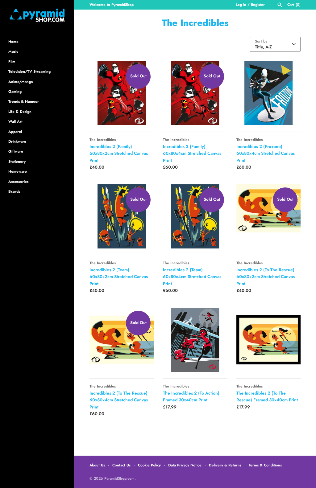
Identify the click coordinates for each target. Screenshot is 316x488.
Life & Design (19, 111)
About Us (97, 465)
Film (11, 61)
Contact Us (121, 465)
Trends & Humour (23, 101)
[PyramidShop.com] (37, 15)
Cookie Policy (149, 465)
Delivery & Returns (225, 465)
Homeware (17, 171)
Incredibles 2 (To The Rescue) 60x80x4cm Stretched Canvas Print (118, 400)
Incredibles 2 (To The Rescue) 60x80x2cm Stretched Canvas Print (265, 277)
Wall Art (15, 121)
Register (258, 4)
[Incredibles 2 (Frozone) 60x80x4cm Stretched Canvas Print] (268, 93)
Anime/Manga (20, 81)
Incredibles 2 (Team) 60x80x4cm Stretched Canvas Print (192, 277)
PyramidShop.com (119, 478)
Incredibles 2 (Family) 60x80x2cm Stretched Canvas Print (118, 153)
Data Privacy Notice (185, 465)
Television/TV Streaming (29, 71)
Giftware (15, 151)
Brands (14, 191)
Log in (241, 4)
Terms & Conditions (265, 465)
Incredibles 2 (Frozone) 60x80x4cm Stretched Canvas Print (265, 153)
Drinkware (17, 141)
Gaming (15, 91)
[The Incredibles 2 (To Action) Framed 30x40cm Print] (195, 340)
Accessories (18, 181)
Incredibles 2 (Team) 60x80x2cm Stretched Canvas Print (118, 277)
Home (13, 41)
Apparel (15, 131)
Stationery (17, 161)
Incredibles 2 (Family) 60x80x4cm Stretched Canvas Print (192, 153)
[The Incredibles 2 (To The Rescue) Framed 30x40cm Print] (268, 340)
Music (13, 51)
